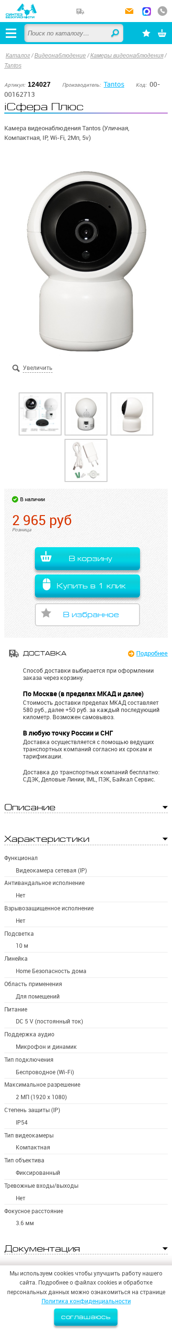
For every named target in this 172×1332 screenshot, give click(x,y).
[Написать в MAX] (146, 12)
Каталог (18, 55)
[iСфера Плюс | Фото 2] (86, 414)
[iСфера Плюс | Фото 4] (86, 460)
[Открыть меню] (11, 33)
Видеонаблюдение (60, 55)
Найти (116, 33)
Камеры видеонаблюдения (126, 55)
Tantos (13, 65)
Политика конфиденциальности (86, 1301)
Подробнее (152, 653)
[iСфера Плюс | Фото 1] (40, 414)
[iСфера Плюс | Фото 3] (131, 414)
